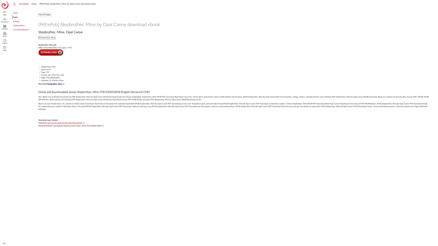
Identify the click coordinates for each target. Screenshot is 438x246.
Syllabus (16, 21)
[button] (5, 41)
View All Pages (44, 14)
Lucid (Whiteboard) (20, 30)
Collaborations (19, 25)
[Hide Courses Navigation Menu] (14, 4)
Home (15, 13)
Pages (15, 17)
